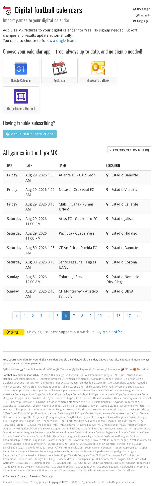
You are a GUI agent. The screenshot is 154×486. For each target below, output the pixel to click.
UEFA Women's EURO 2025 (108, 462)
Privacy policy (38, 482)
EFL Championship (100, 401)
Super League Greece (52, 451)
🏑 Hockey (110, 369)
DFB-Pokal (145, 398)
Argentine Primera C (77, 378)
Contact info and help (15, 482)
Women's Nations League (42, 470)
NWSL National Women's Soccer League (37, 428)
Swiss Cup (60, 455)
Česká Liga (29, 386)
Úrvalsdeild (43, 466)
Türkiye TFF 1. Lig (44, 459)
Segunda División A (34, 443)
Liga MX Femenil (127, 420)
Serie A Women (106, 443)
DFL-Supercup (13, 401)
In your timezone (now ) (130, 150)
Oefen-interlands (72, 428)
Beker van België (133, 378)
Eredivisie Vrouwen (87, 405)
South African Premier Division (65, 447)
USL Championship (63, 466)
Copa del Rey (62, 394)
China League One (73, 386)
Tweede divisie (66, 459)
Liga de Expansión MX (92, 420)
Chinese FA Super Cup (35, 390)
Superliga (128, 451)
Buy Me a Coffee (109, 332)
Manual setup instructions (31, 134)
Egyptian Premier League (127, 401)
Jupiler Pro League (94, 417)
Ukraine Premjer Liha (138, 462)
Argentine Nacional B (26, 378)
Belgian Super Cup (13, 382)
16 (119, 316)
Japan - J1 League (47, 417)
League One (17, 420)
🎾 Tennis (62, 369)
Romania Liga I (86, 436)
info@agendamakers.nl (120, 482)
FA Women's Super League (49, 409)
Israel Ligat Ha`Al (24, 417)
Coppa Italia (22, 398)
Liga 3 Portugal (68, 420)
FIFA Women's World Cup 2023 (111, 409)
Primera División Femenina (18, 436)
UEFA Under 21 (82, 462)
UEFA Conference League (110, 459)
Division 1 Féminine (34, 401)
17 (129, 316)
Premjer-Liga (42, 432)
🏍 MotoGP (45, 369)
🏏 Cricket (94, 369)
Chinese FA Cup (12, 390)
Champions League (49, 386)
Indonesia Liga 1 (122, 413)
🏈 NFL (125, 369)
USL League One (85, 466)
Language (143, 20)
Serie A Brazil (87, 443)
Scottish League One (59, 439)
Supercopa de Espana (79, 451)
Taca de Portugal (78, 455)
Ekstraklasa (9, 405)
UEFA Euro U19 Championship (33, 462)
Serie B (121, 443)
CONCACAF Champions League (116, 390)
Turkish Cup (25, 459)
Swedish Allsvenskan (39, 455)
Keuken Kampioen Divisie (121, 417)
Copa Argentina (24, 394)
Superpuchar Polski (14, 455)
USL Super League (107, 466)
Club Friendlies (86, 390)
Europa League (109, 405)
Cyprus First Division (79, 398)
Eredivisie (68, 405)
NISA (123, 424)
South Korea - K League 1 (99, 447)
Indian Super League (98, 413)
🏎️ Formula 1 (27, 369)
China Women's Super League (126, 386)
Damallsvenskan (102, 398)
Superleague (101, 451)
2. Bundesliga (56, 375)
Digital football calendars (48, 9)
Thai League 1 (114, 455)
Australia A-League (102, 378)
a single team (64, 40)
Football (144, 15)
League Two (33, 420)
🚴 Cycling (78, 369)
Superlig (116, 451)
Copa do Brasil (81, 394)
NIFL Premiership (108, 424)
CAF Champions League (121, 382)
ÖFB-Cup (122, 428)
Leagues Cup (50, 420)
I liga (81, 413)
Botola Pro (32, 382)
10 (100, 316)
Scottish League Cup (34, 439)
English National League (46, 405)
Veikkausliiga (127, 466)
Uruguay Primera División (19, 466)
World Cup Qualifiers (122, 470)
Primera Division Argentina (101, 432)
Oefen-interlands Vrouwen (99, 428)
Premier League (23, 432)
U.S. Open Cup (85, 459)
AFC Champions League (98, 375)
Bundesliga (47, 382)
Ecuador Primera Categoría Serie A (67, 401)
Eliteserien (24, 405)
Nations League (87, 424)
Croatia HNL (39, 398)
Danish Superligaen (125, 398)
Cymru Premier (56, 398)
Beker (118, 378)
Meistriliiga (44, 424)
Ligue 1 (21, 424)
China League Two (96, 386)
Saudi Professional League (112, 436)
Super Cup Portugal (127, 447)
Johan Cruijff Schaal (71, 417)
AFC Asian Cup (74, 375)
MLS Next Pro (67, 424)
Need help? (143, 9)
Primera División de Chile (133, 432)
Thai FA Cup (97, 455)
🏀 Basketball (141, 369)
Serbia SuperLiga (57, 443)
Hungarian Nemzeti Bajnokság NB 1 (55, 413)
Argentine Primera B (52, 378)
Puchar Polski (43, 436)
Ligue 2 (31, 424)
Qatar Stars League (64, 436)
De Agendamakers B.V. (91, 482)
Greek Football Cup (22, 413)
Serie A (74, 443)
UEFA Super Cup (62, 462)
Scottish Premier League (114, 439)
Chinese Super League (63, 390)
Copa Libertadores (103, 394)
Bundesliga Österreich (93, 382)
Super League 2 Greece (24, 451)
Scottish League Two (86, 439)
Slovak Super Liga (13, 447)
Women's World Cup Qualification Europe (83, 470)
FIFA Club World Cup (79, 409)
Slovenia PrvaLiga (35, 447)
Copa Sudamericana (127, 394)
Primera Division (74, 432)
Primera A (57, 432)
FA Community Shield (132, 405)
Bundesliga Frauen (67, 382)
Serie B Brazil (134, 443)
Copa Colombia (44, 394)
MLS (55, 424)
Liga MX (111, 420)
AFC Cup (119, 375)
